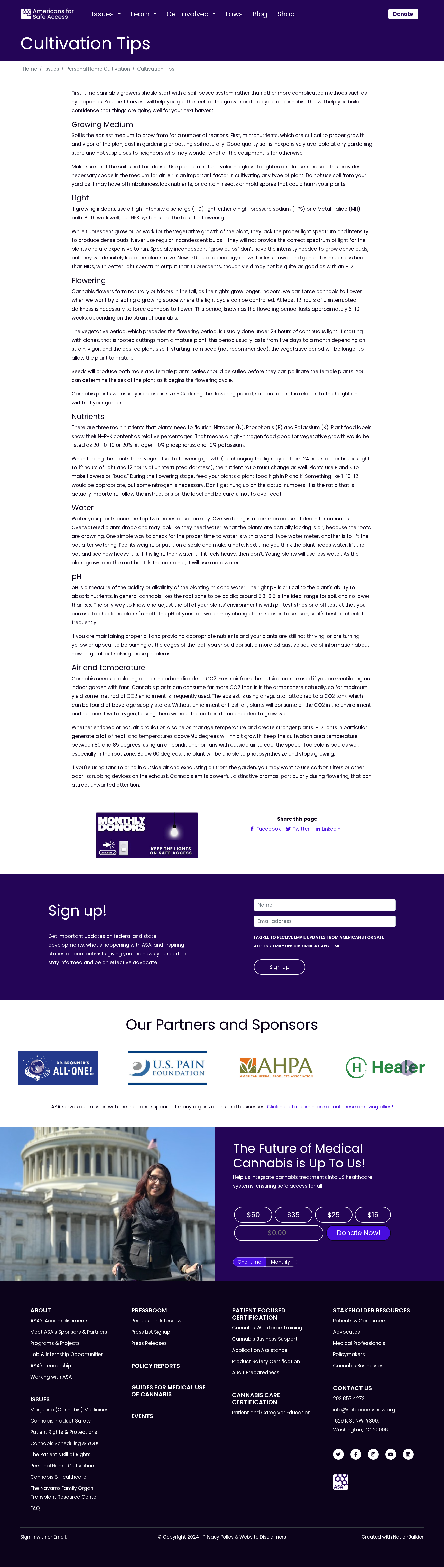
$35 (293, 1215)
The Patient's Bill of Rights (60, 1454)
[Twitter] (338, 1454)
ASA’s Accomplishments (59, 1320)
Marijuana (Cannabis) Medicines (69, 1409)
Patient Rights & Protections (63, 1432)
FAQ (35, 1508)
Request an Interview (156, 1320)
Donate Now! (358, 1232)
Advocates (346, 1332)
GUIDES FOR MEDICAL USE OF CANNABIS (168, 1390)
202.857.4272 (349, 1398)
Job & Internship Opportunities (67, 1354)
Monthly (280, 1262)
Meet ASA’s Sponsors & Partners (68, 1332)
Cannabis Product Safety (60, 1420)
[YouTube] (390, 1454)
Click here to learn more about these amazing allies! (330, 1106)
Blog (260, 14)
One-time (249, 1262)
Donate (403, 14)
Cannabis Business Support (265, 1339)
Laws (234, 14)
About (40, 1310)
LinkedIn (330, 829)
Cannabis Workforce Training (267, 1327)
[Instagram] (373, 1454)
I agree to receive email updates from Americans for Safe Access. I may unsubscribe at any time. (319, 941)
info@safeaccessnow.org (364, 1409)
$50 (253, 1215)
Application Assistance (260, 1350)
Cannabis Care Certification (256, 1398)
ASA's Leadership (50, 1365)
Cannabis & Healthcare (58, 1477)
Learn (141, 14)
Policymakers (349, 1354)
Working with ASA (51, 1376)
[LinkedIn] (408, 1454)
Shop (286, 14)
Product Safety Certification (266, 1361)
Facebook (268, 829)
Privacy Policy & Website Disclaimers (244, 1537)
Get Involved (188, 14)
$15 (372, 1215)
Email (60, 1537)
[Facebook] (355, 1454)
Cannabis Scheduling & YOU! (64, 1443)
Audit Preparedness (255, 1372)
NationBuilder (408, 1537)
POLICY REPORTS (155, 1366)
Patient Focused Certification (258, 1313)
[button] (36, 1067)
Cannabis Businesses (358, 1365)
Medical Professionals (359, 1343)
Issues (104, 14)
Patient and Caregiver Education (271, 1412)
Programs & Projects (55, 1343)
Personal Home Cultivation (98, 68)
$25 (333, 1215)
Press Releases (149, 1343)
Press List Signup (150, 1332)
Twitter (300, 829)
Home (30, 68)
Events (142, 1416)
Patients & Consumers (359, 1320)
